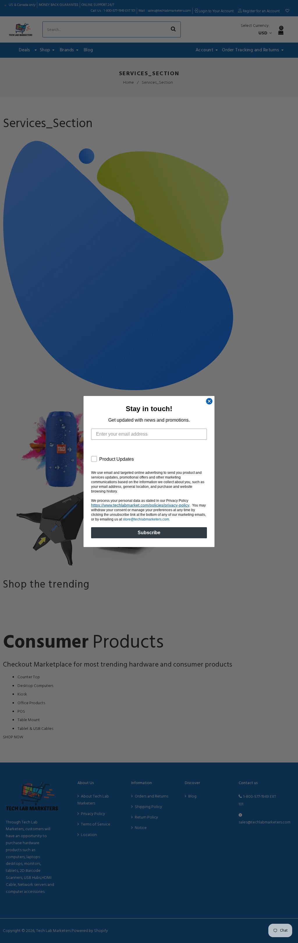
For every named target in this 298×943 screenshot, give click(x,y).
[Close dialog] (209, 401)
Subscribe (149, 532)
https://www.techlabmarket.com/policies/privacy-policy (140, 505)
